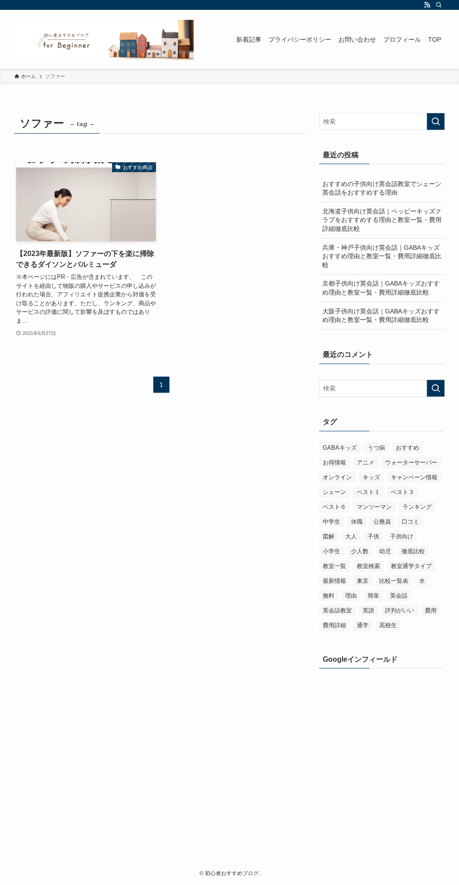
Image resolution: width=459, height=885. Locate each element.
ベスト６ (334, 506)
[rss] (427, 5)
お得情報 (334, 462)
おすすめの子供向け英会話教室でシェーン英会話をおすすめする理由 (382, 188)
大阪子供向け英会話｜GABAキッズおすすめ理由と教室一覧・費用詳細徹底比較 (381, 316)
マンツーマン (374, 506)
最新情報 (334, 580)
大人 (351, 536)
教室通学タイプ (411, 566)
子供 (373, 536)
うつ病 (376, 447)
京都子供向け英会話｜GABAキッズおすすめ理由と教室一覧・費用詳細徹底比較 (381, 288)
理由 (351, 595)
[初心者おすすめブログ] (104, 39)
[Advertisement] (382, 735)
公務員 (382, 521)
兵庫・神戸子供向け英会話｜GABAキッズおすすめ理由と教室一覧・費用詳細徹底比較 (382, 256)
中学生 (331, 521)
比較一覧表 (393, 580)
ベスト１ (368, 492)
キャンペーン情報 (414, 477)
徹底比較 (413, 551)
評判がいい (399, 610)
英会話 (398, 595)
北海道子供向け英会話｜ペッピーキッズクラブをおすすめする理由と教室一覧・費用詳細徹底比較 (382, 220)
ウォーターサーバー (411, 462)
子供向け (401, 536)
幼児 (385, 551)
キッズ (371, 477)
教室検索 (368, 566)
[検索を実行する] (436, 121)
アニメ (365, 462)
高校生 (388, 625)
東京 (362, 580)
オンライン (337, 477)
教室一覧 (334, 566)
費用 (431, 610)
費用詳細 (334, 625)
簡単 (373, 595)
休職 (357, 521)
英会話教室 (337, 610)
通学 (362, 625)
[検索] (439, 5)
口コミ (410, 521)
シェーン (334, 492)
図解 (328, 536)
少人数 (359, 551)
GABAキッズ (340, 447)
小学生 (331, 551)
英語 (368, 610)
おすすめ (407, 447)
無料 (328, 595)
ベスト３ (402, 492)
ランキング (417, 506)
